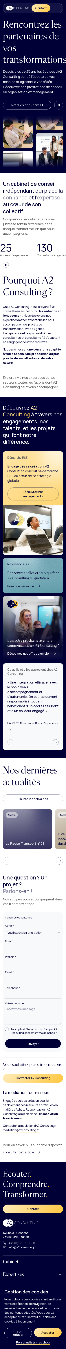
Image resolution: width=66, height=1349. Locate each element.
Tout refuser (18, 1333)
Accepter (47, 1333)
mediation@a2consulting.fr (21, 1130)
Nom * (9, 941)
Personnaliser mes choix (33, 1342)
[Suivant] (56, 742)
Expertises (13, 1274)
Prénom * (10, 957)
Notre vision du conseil (27, 105)
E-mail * (9, 972)
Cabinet (11, 1261)
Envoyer (41, 1044)
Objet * (9, 925)
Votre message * (15, 1003)
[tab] (24, 742)
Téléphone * (12, 988)
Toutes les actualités (33, 799)
